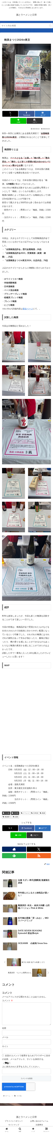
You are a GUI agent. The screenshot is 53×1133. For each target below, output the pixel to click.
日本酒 (16, 813)
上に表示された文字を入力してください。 (21, 1067)
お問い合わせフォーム (39, 1121)
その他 (7, 813)
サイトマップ (13, 1125)
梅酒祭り (8, 817)
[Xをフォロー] (39, 849)
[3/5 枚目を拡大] (21, 368)
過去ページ (28, 309)
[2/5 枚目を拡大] (47, 335)
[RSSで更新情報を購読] (39, 855)
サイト (5, 1046)
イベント (26, 813)
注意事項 (39, 1125)
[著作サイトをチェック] (14, 849)
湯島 (16, 817)
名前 (4, 1028)
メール (5, 1037)
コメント (7, 1000)
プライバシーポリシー (14, 1121)
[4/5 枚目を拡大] (47, 368)
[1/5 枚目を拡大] (21, 335)
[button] (50, 25)
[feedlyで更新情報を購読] (14, 855)
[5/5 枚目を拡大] (47, 402)
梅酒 (43, 813)
